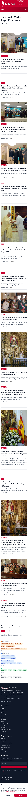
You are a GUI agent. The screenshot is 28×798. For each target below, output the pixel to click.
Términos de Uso (5, 747)
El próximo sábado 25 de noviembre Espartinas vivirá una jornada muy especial (13, 605)
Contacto (3, 751)
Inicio (2, 13)
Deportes (3, 719)
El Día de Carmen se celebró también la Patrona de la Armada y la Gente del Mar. (14, 188)
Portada (3, 708)
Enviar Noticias (5, 779)
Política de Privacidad (6, 743)
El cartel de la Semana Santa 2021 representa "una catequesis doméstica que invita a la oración (13, 129)
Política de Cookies (5, 745)
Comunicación (4, 723)
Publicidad (3, 775)
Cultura (3, 725)
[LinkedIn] (10, 701)
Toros (2, 721)
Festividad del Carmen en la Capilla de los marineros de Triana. (14, 584)
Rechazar (7, 795)
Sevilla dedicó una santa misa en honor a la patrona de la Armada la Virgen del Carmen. (14, 484)
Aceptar (21, 795)
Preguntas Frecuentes (6, 777)
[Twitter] (4, 701)
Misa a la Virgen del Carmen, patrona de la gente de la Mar (14, 373)
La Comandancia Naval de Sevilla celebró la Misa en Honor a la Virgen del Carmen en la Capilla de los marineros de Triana (13, 393)
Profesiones (4, 727)
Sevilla (2, 713)
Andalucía (3, 715)
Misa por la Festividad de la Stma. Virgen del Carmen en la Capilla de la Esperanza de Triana (13, 278)
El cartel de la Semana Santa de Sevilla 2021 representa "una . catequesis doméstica (14, 88)
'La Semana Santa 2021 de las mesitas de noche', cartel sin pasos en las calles (14, 169)
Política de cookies (10, 791)
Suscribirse (14, 767)
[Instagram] (7, 701)
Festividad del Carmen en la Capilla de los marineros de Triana (14, 318)
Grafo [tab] (7, 631)
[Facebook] (2, 701)
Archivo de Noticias (6, 729)
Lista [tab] (3, 631)
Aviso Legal (4, 749)
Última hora (4, 710)
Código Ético (4, 741)
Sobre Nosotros (5, 739)
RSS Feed (3, 731)
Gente (2, 717)
